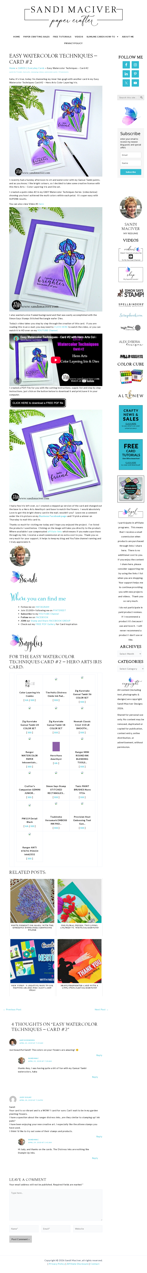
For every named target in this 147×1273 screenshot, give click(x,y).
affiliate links (55, 531)
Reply (99, 1055)
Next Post (102, 1009)
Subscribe (131, 172)
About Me (128, 36)
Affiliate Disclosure (78, 1263)
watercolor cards (51, 72)
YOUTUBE (44, 613)
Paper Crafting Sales (36, 36)
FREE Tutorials (62, 36)
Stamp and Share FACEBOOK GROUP (50, 620)
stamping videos (37, 72)
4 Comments (63, 72)
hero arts (26, 72)
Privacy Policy (73, 43)
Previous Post (12, 1009)
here (41, 204)
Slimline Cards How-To (101, 36)
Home (16, 36)
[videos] (130, 252)
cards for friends (15, 72)
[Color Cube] (130, 376)
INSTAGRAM (42, 607)
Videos (79, 36)
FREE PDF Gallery (45, 624)
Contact (94, 1263)
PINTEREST (59, 610)
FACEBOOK (42, 617)
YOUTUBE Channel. (47, 330)
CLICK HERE (61, 327)
